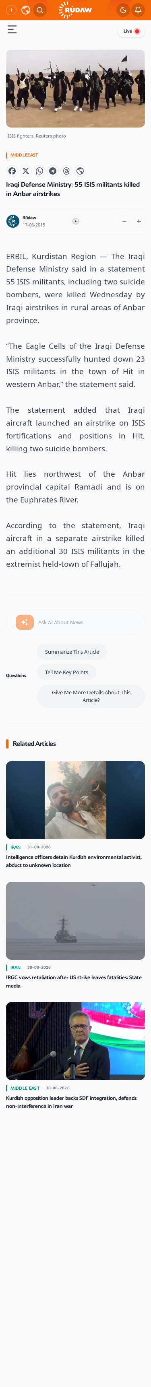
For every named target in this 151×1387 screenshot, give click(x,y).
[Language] (25, 10)
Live (128, 31)
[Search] (40, 10)
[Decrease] (124, 221)
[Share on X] (26, 171)
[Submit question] (25, 622)
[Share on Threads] (66, 171)
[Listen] (76, 221)
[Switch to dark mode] (123, 10)
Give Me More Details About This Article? (91, 696)
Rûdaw (29, 217)
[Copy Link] (80, 171)
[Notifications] (138, 10)
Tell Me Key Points (66, 672)
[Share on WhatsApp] (39, 171)
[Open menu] (12, 30)
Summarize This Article (72, 651)
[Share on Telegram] (53, 171)
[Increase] (139, 221)
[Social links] (11, 10)
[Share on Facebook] (12, 171)
